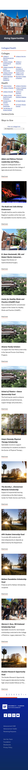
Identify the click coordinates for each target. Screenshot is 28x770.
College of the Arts (21, 56)
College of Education (18, 62)
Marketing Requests (9, 731)
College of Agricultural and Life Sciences (8, 58)
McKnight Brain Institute (7, 101)
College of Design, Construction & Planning (8, 63)
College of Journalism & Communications (20, 69)
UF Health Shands (20, 101)
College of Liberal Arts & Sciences (7, 73)
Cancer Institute (7, 86)
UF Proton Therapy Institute (21, 105)
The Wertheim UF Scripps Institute (7, 109)
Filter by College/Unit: (14, 126)
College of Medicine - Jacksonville (21, 88)
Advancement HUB (9, 726)
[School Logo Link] (13, 706)
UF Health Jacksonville (6, 105)
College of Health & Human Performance (8, 69)
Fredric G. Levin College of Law (20, 73)
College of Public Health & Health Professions (7, 97)
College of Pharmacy (18, 92)
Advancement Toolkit (10, 729)
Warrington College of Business (21, 77)
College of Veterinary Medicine (21, 96)
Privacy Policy (7, 747)
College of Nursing (8, 91)
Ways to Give (7, 120)
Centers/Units (7, 114)
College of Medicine (8, 88)
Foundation (7, 742)
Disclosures (7, 745)
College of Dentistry (21, 86)
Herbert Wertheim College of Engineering (8, 78)
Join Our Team (8, 739)
